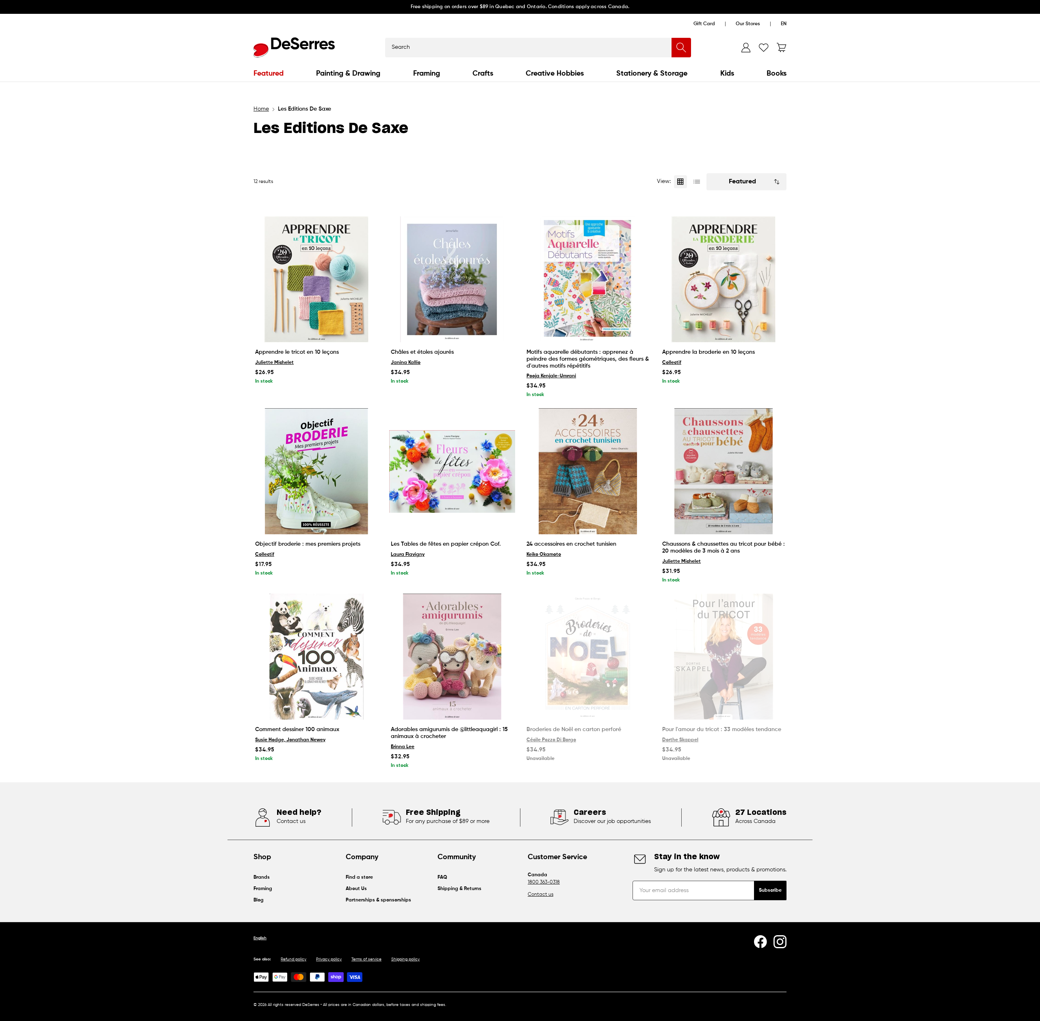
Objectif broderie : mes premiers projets (307, 544)
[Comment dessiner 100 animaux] (316, 657)
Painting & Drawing (348, 73)
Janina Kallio (405, 362)
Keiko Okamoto (543, 554)
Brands (262, 877)
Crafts (482, 73)
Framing (426, 73)
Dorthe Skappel (680, 740)
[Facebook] (760, 941)
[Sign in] (746, 47)
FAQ (442, 877)
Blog (259, 900)
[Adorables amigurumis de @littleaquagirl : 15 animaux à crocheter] (452, 657)
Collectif (671, 362)
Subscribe (770, 890)
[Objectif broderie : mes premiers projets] (316, 471)
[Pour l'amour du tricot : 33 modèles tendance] (723, 657)
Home (261, 109)
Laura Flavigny (408, 554)
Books (776, 73)
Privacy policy (329, 959)
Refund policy (293, 959)
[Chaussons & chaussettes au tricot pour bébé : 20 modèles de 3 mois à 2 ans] (723, 471)
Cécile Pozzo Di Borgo (551, 740)
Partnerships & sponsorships (378, 900)
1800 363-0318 (544, 882)
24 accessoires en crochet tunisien (571, 544)
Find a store (359, 877)
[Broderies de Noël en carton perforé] (588, 657)
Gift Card (704, 24)
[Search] (681, 47)
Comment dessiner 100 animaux (297, 729)
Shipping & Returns (459, 888)
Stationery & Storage (651, 73)
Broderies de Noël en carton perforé (573, 729)
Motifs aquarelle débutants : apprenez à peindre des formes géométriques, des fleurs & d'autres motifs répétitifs (587, 359)
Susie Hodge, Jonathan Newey (290, 740)
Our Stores (748, 24)
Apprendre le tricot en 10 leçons (297, 352)
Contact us (540, 894)
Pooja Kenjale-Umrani (551, 376)
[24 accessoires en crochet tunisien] (588, 471)
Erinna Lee (402, 747)
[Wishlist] (764, 47)
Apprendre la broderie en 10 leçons (708, 352)
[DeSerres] (294, 47)
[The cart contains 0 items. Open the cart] (781, 47)
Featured (269, 73)
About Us (356, 888)
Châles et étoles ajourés (422, 352)
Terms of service (366, 959)
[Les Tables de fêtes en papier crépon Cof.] (452, 471)
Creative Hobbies (555, 73)
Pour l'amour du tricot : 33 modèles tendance (721, 729)
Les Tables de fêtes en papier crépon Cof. (446, 544)
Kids (727, 73)
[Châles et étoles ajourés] (452, 279)
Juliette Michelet (274, 362)
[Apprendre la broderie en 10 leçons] (723, 279)
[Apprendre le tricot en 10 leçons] (316, 279)
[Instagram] (780, 941)
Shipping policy (405, 959)
